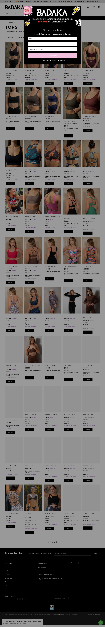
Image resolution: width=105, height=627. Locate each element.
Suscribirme (52, 56)
